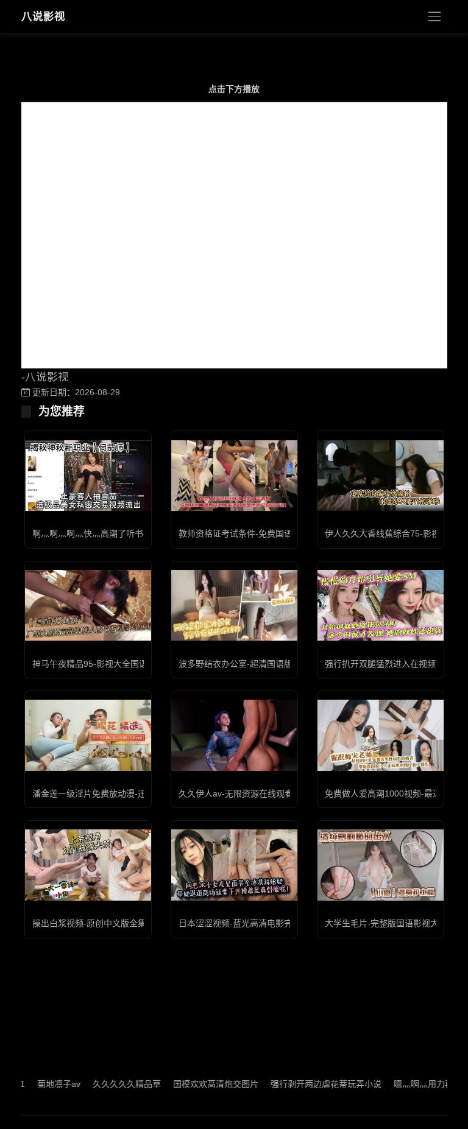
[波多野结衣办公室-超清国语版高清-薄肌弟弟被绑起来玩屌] (234, 605)
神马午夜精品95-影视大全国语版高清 (102, 664)
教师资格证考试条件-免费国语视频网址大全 (261, 533)
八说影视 (43, 16)
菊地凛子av (40, 1084)
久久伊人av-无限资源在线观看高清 (244, 793)
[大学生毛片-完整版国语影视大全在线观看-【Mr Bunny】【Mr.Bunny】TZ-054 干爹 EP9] (380, 864)
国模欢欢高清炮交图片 (197, 1084)
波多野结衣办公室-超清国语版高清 (244, 664)
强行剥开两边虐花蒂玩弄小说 (307, 1084)
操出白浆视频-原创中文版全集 (89, 923)
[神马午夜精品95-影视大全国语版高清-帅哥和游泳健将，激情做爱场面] (88, 605)
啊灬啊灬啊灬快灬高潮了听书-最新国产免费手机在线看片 (140, 533)
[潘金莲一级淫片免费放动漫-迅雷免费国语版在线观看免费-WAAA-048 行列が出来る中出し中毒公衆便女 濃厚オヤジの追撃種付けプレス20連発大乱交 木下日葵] (88, 735)
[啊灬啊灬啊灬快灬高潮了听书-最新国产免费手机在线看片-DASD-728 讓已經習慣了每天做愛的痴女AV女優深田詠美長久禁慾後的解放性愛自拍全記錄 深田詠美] (88, 475)
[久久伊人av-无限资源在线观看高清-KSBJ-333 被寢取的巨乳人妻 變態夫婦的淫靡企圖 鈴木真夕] (234, 735)
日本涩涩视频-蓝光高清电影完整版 (244, 923)
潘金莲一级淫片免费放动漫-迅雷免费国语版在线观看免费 (140, 793)
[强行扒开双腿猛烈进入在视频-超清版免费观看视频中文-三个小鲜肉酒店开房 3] (380, 605)
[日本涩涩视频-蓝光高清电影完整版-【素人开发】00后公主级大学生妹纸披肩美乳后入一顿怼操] (234, 864)
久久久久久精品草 (108, 1084)
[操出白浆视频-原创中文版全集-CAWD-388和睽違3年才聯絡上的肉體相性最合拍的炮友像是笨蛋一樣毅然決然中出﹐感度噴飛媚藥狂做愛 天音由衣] (88, 864)
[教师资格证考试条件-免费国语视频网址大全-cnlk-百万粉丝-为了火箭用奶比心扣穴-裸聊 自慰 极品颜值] (234, 475)
